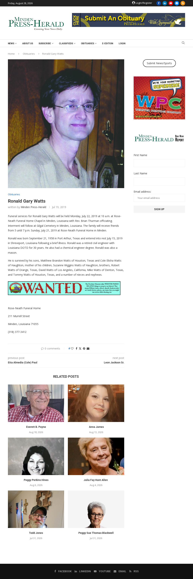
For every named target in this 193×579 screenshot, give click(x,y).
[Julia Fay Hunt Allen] (96, 456)
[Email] (177, 3)
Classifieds (66, 43)
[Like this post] (72, 348)
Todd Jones (36, 532)
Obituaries (87, 43)
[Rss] (183, 3)
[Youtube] (170, 3)
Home (11, 53)
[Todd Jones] (36, 509)
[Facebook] (158, 3)
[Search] (183, 43)
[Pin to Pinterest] (84, 348)
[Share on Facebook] (76, 348)
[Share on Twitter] (80, 348)
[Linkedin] (164, 3)
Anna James (96, 426)
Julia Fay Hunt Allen (96, 479)
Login (122, 43)
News (11, 43)
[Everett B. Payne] (36, 403)
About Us (27, 43)
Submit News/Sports (159, 63)
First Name (140, 155)
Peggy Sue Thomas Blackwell (96, 532)
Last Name (140, 173)
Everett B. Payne (36, 426)
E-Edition (107, 43)
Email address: (142, 191)
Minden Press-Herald (33, 207)
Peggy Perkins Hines (36, 479)
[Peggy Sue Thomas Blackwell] (96, 509)
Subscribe (45, 43)
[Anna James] (96, 403)
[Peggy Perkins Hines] (36, 456)
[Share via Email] (88, 348)
